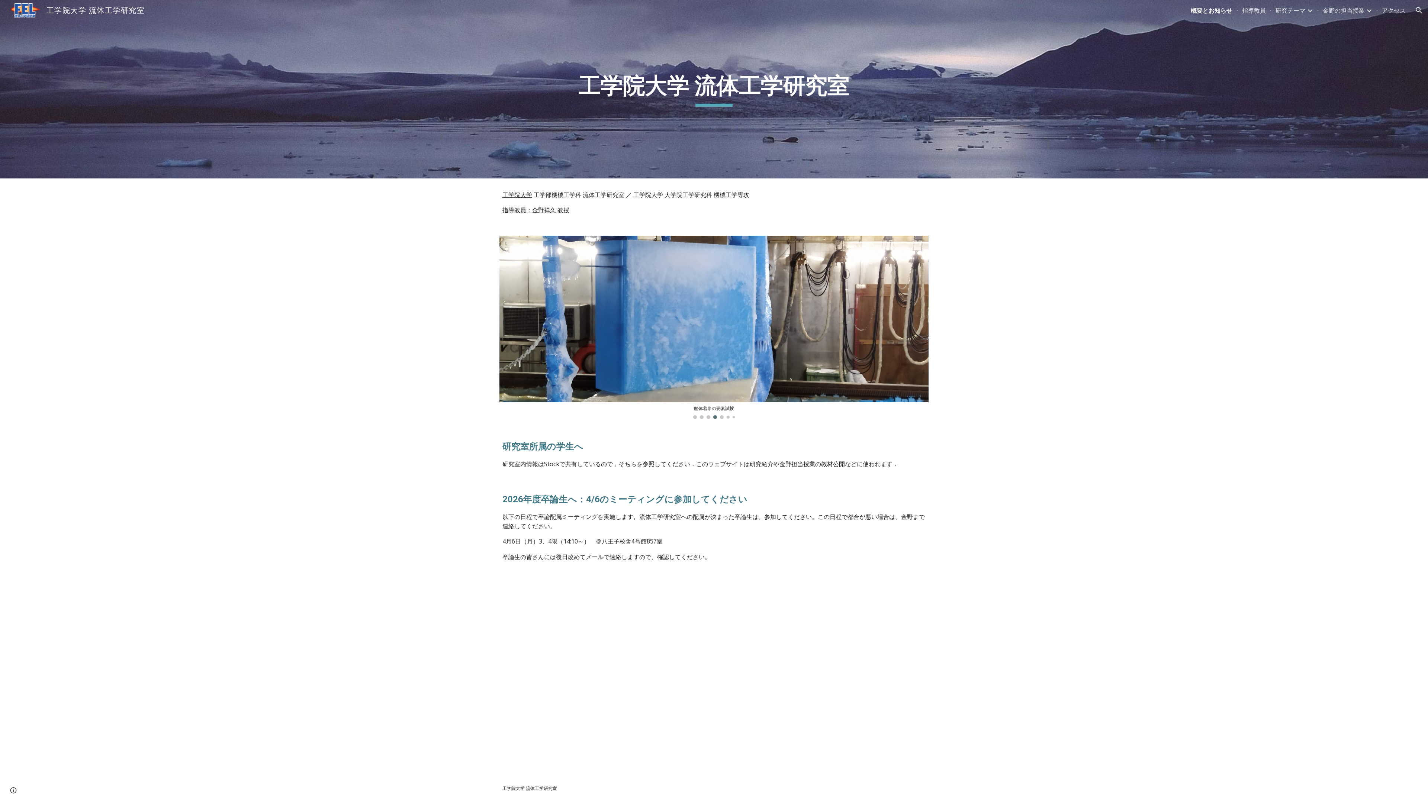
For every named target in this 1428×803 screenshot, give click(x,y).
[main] (714, 89)
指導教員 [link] (1254, 10)
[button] (1419, 10)
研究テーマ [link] (1290, 10)
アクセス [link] (1394, 10)
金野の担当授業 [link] (1343, 10)
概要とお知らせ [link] (1211, 10)
